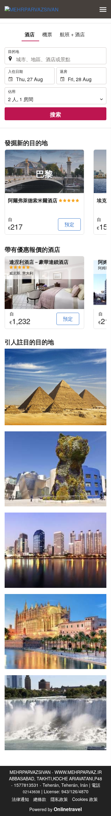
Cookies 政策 (85, 799)
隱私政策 (59, 799)
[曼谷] (55, 550)
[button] (103, 9)
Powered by (55, 809)
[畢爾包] (55, 468)
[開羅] (55, 387)
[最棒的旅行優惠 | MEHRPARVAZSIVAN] (32, 9)
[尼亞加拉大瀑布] (55, 712)
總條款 (39, 799)
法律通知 (20, 799)
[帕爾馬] (55, 631)
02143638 (31, 791)
